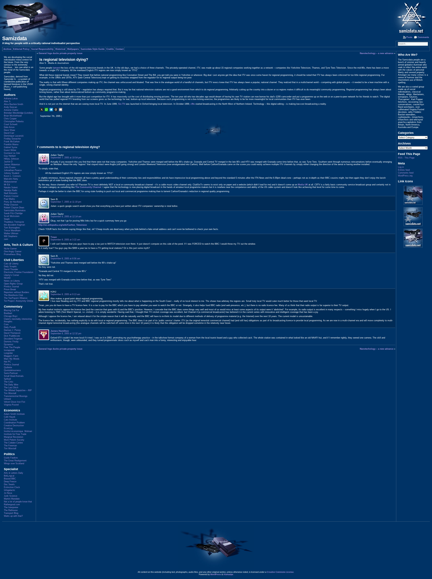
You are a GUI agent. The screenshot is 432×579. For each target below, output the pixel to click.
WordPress (215, 574)
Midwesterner (10, 181)
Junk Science (10, 496)
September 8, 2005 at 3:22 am (65, 239)
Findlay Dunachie (12, 138)
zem (6, 239)
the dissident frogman (14, 224)
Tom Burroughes (12, 227)
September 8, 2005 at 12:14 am (65, 216)
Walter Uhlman (11, 233)
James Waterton (12, 164)
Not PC (7, 361)
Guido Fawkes (11, 457)
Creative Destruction (14, 425)
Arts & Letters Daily (13, 473)
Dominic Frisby (11, 341)
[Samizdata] (216, 17)
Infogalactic (9, 490)
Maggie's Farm (11, 356)
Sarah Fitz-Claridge (13, 213)
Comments (423, 37)
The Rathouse (11, 510)
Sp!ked (7, 379)
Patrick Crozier (11, 196)
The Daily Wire (11, 384)
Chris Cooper (10, 118)
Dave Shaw (9, 130)
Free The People (12, 347)
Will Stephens (10, 236)
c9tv (193, 104)
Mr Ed (7, 184)
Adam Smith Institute (14, 414)
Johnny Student (11, 173)
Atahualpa (228, 574)
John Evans (10, 167)
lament (56, 68)
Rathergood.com (12, 504)
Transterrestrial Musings (16, 396)
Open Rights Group (13, 283)
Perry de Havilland (13, 202)
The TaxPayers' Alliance (15, 298)
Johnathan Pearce (13, 170)
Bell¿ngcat (9, 476)
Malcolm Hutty (11, 179)
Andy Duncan (10, 107)
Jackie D (8, 161)
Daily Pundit (10, 327)
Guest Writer (10, 150)
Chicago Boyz (11, 316)
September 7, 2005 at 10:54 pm (65, 157)
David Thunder (11, 269)
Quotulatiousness (12, 370)
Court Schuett (10, 124)
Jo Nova (8, 493)
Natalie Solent (11, 187)
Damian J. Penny (12, 330)
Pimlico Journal (11, 286)
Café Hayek (9, 417)
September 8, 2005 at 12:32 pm (65, 333)
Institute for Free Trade (15, 434)
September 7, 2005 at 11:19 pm (65, 202)
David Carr (9, 133)
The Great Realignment (15, 460)
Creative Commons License (280, 572)
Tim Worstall (10, 393)
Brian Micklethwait (13, 115)
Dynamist (8, 344)
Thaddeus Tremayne (14, 222)
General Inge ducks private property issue (60, 53)
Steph (7, 219)
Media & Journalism (58, 63)
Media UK (303, 184)
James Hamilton (59, 331)
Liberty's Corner (11, 275)
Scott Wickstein (11, 216)
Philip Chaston (11, 204)
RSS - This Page (406, 157)
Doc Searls (9, 484)
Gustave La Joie (12, 153)
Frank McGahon (12, 141)
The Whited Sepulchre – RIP (18, 390)
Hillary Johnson (11, 158)
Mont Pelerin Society (14, 440)
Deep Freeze (10, 481)
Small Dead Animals (14, 376)
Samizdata (14, 38)
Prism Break (10, 289)
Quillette (8, 367)
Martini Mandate (12, 498)
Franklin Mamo (11, 144)
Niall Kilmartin (10, 193)
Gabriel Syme (10, 147)
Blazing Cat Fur (11, 310)
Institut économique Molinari (18, 431)
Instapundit (9, 350)
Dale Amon (9, 127)
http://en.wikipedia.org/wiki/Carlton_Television (62, 225)
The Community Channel (88, 187)
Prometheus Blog (12, 254)
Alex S (7, 101)
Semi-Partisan (11, 373)
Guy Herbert (10, 156)
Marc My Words (11, 359)
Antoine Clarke (11, 110)
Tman (53, 237)
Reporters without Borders (16, 292)
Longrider (8, 353)
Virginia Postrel (11, 404)
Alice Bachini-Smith (13, 104)
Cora (6, 324)
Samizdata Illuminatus (15, 210)
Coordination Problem (14, 422)
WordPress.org (405, 175)
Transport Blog (11, 513)
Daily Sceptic (10, 266)
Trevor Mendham (12, 230)
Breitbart (8, 313)
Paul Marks (9, 199)
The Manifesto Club (13, 295)
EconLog (8, 428)
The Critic (8, 381)
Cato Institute (10, 419)
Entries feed (404, 170)
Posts (409, 37)
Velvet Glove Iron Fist (14, 402)
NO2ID (7, 278)
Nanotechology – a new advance (376, 53)
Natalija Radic (10, 190)
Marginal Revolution (13, 437)
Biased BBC (10, 478)
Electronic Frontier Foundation (18, 272)
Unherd (7, 399)
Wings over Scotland (14, 463)
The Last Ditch (11, 387)
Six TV (121, 104)
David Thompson (12, 333)
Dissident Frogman (13, 338)
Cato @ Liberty (11, 263)
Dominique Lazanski (14, 136)
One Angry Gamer (12, 251)
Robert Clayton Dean (14, 207)
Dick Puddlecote (12, 336)
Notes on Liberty (12, 281)
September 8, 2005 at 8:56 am (65, 258)
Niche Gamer (10, 248)
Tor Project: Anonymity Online (18, 301)
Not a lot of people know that (18, 501)
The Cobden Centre (13, 442)
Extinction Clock (12, 487)
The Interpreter (11, 507)
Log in (401, 167)
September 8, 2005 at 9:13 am (65, 294)
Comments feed (405, 173)
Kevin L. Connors (12, 176)
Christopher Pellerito (14, 121)
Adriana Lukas (11, 98)
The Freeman (10, 445)
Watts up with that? (13, 516)
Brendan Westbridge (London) (18, 113)
